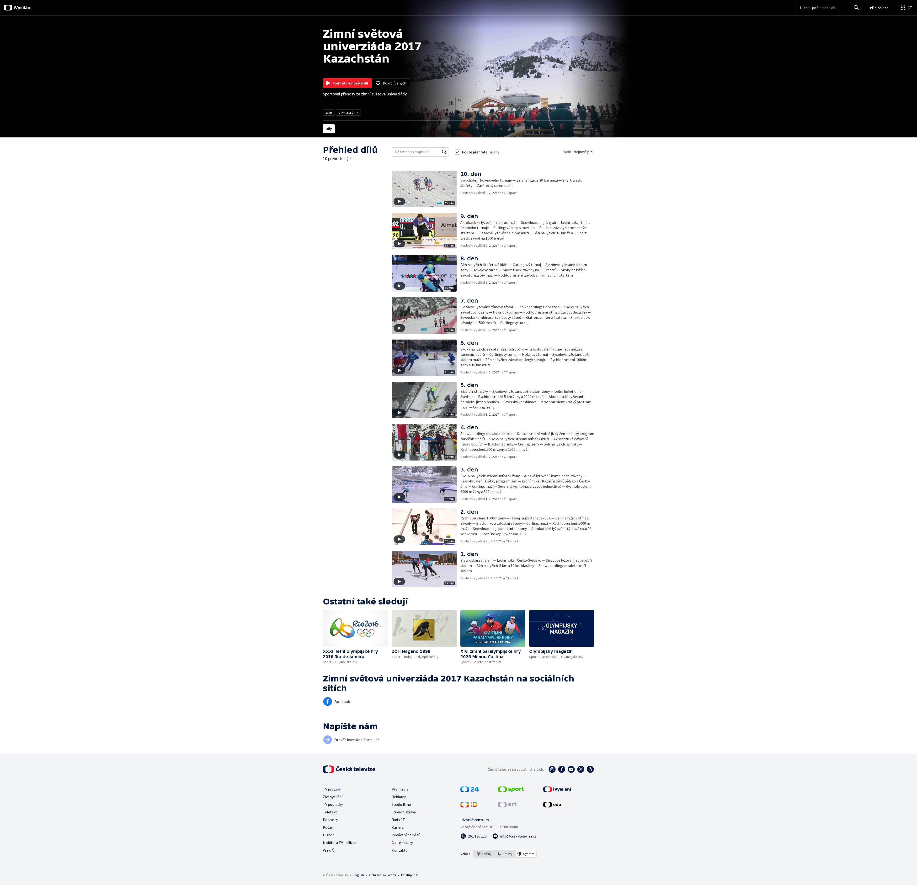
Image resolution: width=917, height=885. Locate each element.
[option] (484, 853)
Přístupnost (409, 875)
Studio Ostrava (404, 812)
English (358, 875)
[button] (426, 189)
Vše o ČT (329, 850)
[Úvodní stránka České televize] (349, 769)
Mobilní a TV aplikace (340, 842)
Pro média (400, 789)
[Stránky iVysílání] (557, 790)
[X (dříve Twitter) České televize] (581, 769)
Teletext (330, 812)
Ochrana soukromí (382, 875)
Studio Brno (401, 804)
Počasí (328, 827)
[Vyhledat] (444, 152)
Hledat (856, 7)
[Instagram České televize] (552, 769)
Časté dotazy (402, 842)
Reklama (399, 796)
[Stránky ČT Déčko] (468, 806)
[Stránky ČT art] (507, 806)
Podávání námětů (406, 835)
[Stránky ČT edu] (552, 806)
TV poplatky (333, 804)
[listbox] (505, 854)
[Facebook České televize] (561, 769)
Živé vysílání (332, 796)
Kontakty (399, 850)
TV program (332, 789)
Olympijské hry (348, 112)
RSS (591, 875)
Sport (328, 112)
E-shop (329, 835)
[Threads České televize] (590, 769)
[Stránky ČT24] (469, 790)
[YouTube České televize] (571, 769)
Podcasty (330, 819)
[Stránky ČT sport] (511, 790)
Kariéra (398, 827)
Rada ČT (398, 819)
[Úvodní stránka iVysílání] (22, 7)
